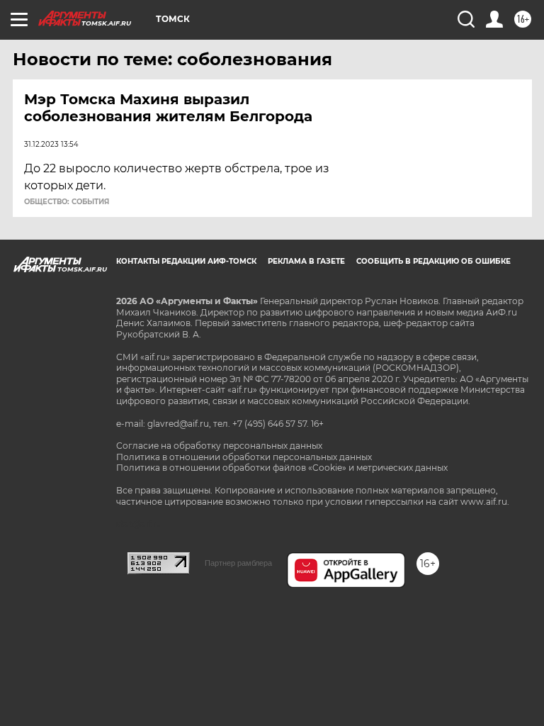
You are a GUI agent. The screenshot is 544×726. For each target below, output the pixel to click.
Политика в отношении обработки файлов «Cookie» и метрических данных (282, 467)
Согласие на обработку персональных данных (219, 445)
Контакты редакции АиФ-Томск (186, 261)
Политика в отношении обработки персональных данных (244, 457)
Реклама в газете (306, 261)
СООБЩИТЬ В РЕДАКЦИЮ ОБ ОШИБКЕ (433, 261)
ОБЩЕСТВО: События (66, 202)
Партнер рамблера (238, 563)
